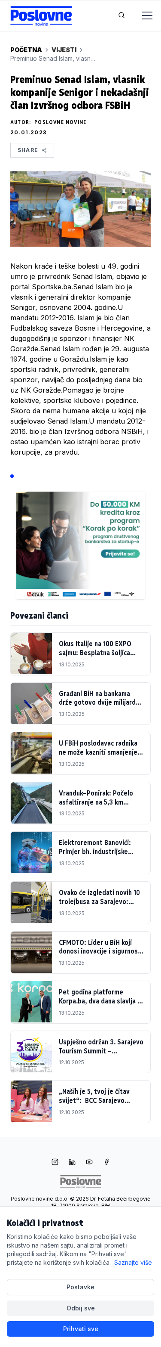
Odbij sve (81, 1308)
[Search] (121, 16)
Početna (26, 49)
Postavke (80, 1287)
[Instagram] (55, 1163)
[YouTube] (89, 1163)
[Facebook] (106, 1163)
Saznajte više (133, 1262)
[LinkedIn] (72, 1163)
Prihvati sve (80, 1328)
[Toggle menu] (142, 16)
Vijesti (64, 49)
